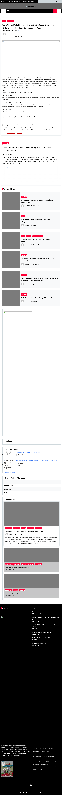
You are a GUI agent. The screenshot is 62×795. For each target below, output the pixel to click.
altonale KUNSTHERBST (38, 766)
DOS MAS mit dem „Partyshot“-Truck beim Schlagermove (35, 221)
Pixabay (19, 133)
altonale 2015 (54, 761)
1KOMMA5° (35, 748)
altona (34, 759)
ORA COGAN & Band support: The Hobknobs (28, 452)
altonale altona (36, 764)
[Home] (3, 11)
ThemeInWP (38, 792)
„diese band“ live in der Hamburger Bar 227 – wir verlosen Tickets (37, 260)
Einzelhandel (8, 528)
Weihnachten (38, 528)
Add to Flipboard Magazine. (9, 30)
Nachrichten (30, 528)
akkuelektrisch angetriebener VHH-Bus (39, 753)
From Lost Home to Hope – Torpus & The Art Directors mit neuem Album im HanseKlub (39, 279)
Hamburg (23, 528)
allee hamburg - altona (52, 753)
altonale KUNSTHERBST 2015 (50, 766)
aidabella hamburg (36, 751)
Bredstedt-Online (8, 482)
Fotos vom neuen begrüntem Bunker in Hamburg (17, 567)
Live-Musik (10, 21)
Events (4, 21)
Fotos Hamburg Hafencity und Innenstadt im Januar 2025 (19, 593)
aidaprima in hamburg (46, 751)
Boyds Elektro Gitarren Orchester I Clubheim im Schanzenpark (37, 201)
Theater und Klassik (37, 235)
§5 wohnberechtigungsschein (37, 769)
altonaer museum (41, 759)
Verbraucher (6, 143)
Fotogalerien (16, 528)
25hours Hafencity (43, 748)
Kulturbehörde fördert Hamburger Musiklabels (36, 298)
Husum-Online (8, 489)
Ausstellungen (8, 564)
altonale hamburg (44, 764)
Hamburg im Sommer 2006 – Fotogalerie (43, 637)
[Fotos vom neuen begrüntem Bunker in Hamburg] (31, 560)
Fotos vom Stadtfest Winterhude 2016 (42, 632)
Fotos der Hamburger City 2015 (40, 643)
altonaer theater (48, 759)
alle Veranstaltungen (10, 472)
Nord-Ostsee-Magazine (10, 492)
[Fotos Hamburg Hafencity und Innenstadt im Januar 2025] (31, 586)
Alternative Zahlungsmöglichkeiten (49, 756)
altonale (47, 761)
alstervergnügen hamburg (37, 756)
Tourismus (22, 590)
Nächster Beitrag (7, 139)
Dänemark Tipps (8, 485)
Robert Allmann (11, 133)
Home (33, 612)
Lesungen (28, 235)
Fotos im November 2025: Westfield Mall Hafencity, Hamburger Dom (24, 531)
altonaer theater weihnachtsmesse (38, 761)
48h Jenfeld (51, 748)
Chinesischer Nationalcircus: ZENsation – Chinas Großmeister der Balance (36, 461)
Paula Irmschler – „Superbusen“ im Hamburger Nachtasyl (37, 240)
